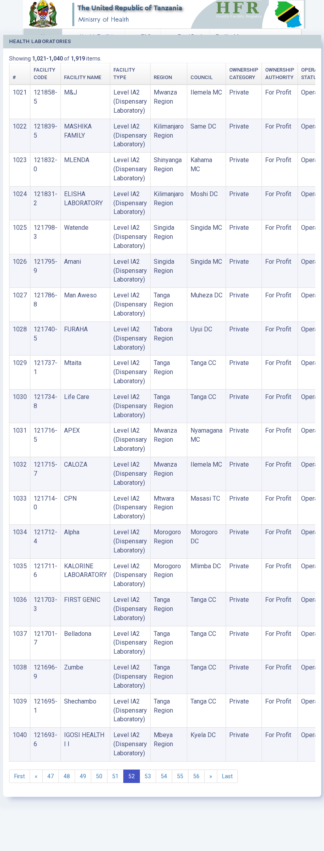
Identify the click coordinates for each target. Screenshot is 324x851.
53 (148, 776)
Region (163, 77)
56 (196, 776)
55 (180, 776)
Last (227, 776)
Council (201, 77)
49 (83, 776)
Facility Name (82, 77)
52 (131, 776)
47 (50, 776)
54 (164, 776)
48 (67, 776)
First (19, 776)
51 (115, 776)
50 (99, 776)
